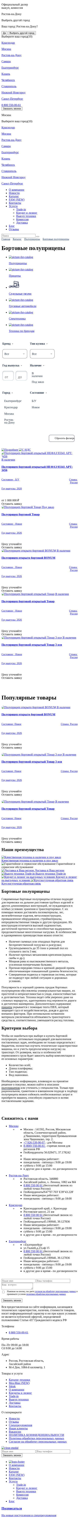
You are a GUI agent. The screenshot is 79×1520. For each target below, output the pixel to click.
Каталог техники (19, 1379)
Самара (6, 61)
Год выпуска (10, 365)
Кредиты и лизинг (20, 1392)
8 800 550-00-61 (11, 105)
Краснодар (8, 42)
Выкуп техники (26, 216)
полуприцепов (10, 1087)
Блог (12, 225)
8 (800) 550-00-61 (35, 1145)
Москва (6, 49)
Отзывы (14, 229)
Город (6, 392)
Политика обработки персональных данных (36, 1438)
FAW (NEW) (16, 199)
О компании (16, 189)
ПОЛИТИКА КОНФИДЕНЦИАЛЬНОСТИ (36, 1435)
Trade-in (21, 209)
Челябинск (8, 80)
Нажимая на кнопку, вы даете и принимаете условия (42, 1292)
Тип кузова (37, 343)
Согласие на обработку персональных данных (38, 1441)
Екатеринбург (10, 67)
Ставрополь (8, 86)
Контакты (15, 202)
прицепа (6, 1007)
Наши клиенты (18, 1428)
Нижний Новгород (13, 92)
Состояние (37, 392)
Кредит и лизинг (26, 212)
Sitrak (12, 1386)
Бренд (6, 343)
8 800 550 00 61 (33, 1185)
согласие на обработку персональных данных (55, 1291)
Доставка (22, 222)
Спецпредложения (20, 1425)
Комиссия (22, 219)
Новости (14, 193)
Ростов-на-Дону (11, 55)
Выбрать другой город (22, 33)
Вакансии (15, 1431)
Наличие (36, 365)
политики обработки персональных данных (46, 1294)
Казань (5, 73)
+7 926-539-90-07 (35, 1142)
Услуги (13, 206)
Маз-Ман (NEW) (19, 1383)
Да (4, 33)
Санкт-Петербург (12, 98)
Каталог (14, 196)
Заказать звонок (12, 108)
